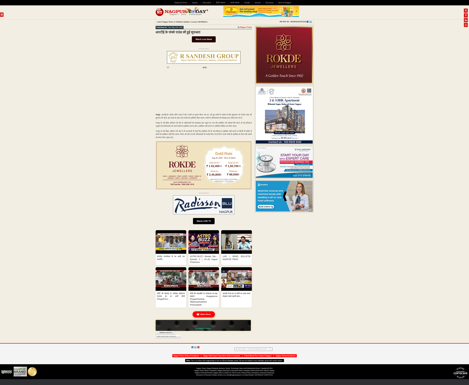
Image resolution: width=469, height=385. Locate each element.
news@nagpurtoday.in (233, 375)
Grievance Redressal (267, 373)
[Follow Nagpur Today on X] (195, 347)
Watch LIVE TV (204, 221)
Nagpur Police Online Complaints (186, 356)
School (258, 3)
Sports (195, 3)
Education (207, 3)
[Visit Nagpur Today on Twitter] (311, 22)
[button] (171, 247)
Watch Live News (204, 39)
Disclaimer (255, 373)
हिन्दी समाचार (220, 3)
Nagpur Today (246, 27)
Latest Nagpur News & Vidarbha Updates (173, 22)
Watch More (205, 314)
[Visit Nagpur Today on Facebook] (308, 22)
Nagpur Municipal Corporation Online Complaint (221, 356)
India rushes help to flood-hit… (168, 336)
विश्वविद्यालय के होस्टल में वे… (165, 332)
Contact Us (227, 373)
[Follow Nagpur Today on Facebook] (192, 347)
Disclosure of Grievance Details (206, 375)
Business (270, 3)
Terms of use (236, 373)
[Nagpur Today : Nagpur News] (182, 12)
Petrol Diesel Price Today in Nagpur (258, 356)
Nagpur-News (218, 373)
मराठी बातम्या (234, 3)
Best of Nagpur (284, 3)
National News (181, 3)
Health (247, 3)
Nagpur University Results (286, 356)
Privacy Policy (246, 373)
